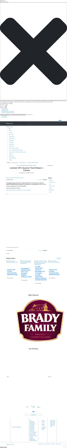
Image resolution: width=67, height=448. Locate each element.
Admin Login (52, 420)
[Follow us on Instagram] (34, 411)
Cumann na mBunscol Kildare (32, 162)
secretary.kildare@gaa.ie (16, 427)
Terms (58, 443)
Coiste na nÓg (51, 186)
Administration (51, 182)
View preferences (14, 114)
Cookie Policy (4, 115)
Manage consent (3, 447)
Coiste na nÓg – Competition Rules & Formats (33, 435)
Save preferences (22, 114)
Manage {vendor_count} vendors (8, 111)
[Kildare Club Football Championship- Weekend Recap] (54, 261)
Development (11, 136)
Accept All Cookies (4, 114)
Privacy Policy (4, 117)
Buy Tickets (33, 414)
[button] (33, 51)
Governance (11, 146)
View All (58, 258)
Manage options (5, 108)
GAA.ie (51, 426)
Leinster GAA (52, 425)
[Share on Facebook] (39, 179)
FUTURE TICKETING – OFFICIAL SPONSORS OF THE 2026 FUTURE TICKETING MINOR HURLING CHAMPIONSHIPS (41, 273)
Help (40, 443)
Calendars (11, 153)
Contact (10, 159)
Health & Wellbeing (12, 157)
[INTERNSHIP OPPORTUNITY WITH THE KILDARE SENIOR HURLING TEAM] (26, 262)
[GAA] (27, 406)
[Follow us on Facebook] (59, 120)
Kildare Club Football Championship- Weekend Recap (54, 272)
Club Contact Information (13, 148)
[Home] (34, 128)
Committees (11, 142)
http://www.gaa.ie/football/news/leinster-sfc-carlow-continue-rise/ (18, 190)
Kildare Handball (23, 162)
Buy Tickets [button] (11, 134)
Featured (50, 180)
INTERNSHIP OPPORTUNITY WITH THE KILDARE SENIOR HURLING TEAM (26, 273)
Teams (9, 253)
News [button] (10, 130)
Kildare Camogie (15, 162)
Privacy (47, 443)
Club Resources (12, 138)
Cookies (52, 443)
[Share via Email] (42, 179)
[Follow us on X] (60, 120)
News (50, 191)
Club (50, 184)
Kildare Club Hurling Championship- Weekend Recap (12, 272)
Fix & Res (10, 132)
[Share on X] (40, 179)
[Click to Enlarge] (26, 177)
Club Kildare (11, 140)
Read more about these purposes (8, 112)
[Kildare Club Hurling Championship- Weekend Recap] (12, 261)
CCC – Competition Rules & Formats (15, 150)
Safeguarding (11, 155)
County (50, 188)
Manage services (5, 110)
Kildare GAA (52, 423)
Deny (9, 114)
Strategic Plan (11, 144)
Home (18, 165)
